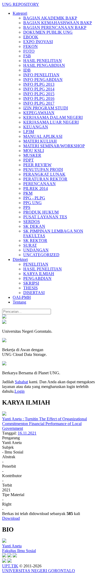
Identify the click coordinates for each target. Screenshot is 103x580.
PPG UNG (32, 202)
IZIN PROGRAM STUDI (45, 108)
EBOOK (30, 37)
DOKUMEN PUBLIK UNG (48, 32)
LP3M (28, 131)
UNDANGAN (36, 250)
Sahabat (21, 382)
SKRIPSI (31, 283)
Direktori (20, 259)
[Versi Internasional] (4, 317)
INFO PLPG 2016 (38, 98)
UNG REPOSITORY (20, 4)
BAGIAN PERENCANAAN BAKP (54, 27)
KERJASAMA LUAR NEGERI (51, 122)
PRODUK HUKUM (41, 212)
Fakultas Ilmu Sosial (19, 550)
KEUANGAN (35, 127)
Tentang (19, 302)
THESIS (30, 288)
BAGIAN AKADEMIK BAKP (50, 18)
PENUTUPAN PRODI (43, 169)
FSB (27, 56)
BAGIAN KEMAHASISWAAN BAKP (57, 23)
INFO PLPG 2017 (38, 103)
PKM (27, 193)
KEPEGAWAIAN (38, 112)
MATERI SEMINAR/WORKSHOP (54, 146)
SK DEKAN (34, 226)
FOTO (29, 51)
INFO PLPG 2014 (38, 89)
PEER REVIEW (37, 165)
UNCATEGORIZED (41, 255)
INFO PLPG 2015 (38, 94)
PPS (26, 207)
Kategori (20, 13)
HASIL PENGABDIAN (44, 65)
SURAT (30, 245)
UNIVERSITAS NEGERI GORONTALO (38, 570)
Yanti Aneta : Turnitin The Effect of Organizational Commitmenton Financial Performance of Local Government (44, 424)
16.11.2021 (27, 433)
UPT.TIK (10, 566)
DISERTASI (34, 292)
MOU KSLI (33, 150)
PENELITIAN (35, 264)
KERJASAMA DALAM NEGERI (53, 117)
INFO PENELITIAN (41, 75)
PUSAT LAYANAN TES (45, 217)
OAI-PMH (22, 297)
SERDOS (31, 221)
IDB (27, 70)
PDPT (28, 160)
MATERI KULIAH (40, 141)
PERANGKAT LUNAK (44, 174)
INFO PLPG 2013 (38, 84)
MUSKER (32, 155)
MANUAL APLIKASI (42, 136)
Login (20, 391)
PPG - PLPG (34, 198)
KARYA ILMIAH (38, 273)
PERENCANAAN (39, 183)
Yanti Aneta (12, 546)
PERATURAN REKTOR (45, 179)
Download (11, 518)
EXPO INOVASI (38, 41)
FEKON (30, 46)
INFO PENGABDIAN (43, 79)
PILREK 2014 (35, 188)
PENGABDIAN (37, 278)
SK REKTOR (35, 240)
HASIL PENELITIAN (42, 60)
